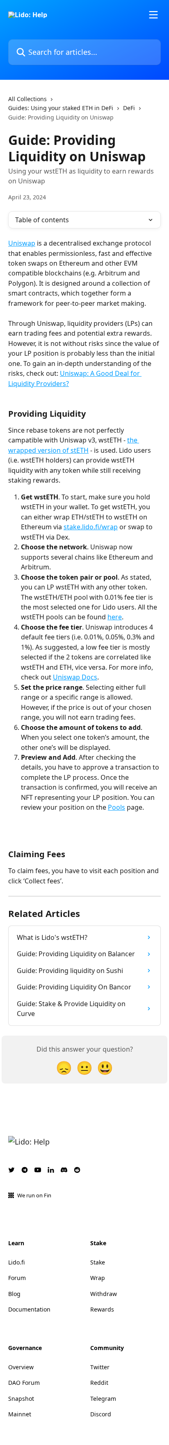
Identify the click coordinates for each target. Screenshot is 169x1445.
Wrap (97, 1278)
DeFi (129, 108)
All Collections (27, 99)
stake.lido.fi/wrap (91, 526)
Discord (100, 1414)
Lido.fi (16, 1262)
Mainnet (19, 1414)
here (114, 616)
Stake (97, 1262)
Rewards (102, 1309)
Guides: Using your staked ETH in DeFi (60, 108)
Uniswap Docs (75, 677)
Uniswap (21, 243)
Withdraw (103, 1294)
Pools (116, 807)
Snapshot (21, 1398)
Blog (14, 1294)
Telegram (103, 1398)
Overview (21, 1367)
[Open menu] (153, 15)
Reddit (99, 1382)
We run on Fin (34, 1195)
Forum (17, 1278)
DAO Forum (24, 1382)
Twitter (100, 1367)
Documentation (29, 1309)
